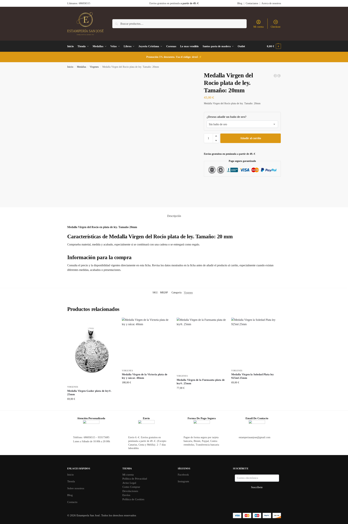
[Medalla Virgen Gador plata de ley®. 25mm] (92, 351)
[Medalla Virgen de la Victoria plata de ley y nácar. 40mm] (146, 342)
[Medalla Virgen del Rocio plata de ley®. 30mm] (279, 76)
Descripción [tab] (174, 215)
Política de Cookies (133, 499)
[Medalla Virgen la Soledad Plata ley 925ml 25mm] (256, 342)
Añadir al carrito (250, 138)
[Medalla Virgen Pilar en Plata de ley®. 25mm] (275, 76)
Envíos (126, 495)
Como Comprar (131, 486)
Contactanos (252, 3)
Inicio (70, 66)
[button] (274, 46)
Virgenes (94, 66)
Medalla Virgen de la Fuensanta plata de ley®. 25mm (201, 381)
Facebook (183, 474)
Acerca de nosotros (271, 3)
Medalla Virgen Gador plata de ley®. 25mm (89, 392)
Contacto (72, 502)
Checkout (275, 26)
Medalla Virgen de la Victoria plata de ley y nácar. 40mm (144, 376)
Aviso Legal (129, 482)
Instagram (183, 481)
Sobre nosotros (75, 488)
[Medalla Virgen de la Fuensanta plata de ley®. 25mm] (201, 345)
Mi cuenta (258, 26)
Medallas (81, 66)
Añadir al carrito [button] (91, 406)
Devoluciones (130, 491)
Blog (239, 3)
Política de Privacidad (134, 478)
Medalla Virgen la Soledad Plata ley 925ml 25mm (252, 376)
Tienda (71, 481)
